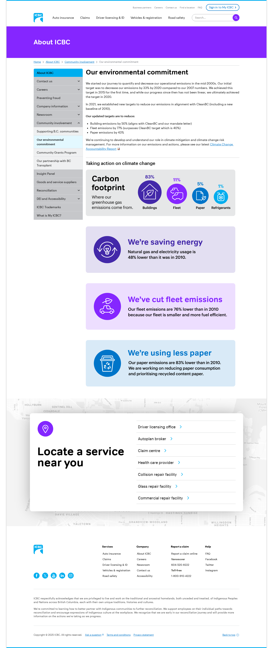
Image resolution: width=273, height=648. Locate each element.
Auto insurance (63, 17)
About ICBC (53, 61)
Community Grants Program (57, 152)
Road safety (176, 17)
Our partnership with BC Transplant (54, 163)
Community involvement (79, 61)
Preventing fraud (48, 98)
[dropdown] (79, 81)
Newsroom (44, 114)
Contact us (44, 81)
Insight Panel (46, 173)
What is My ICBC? (49, 215)
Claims (85, 17)
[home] (38, 549)
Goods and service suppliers (57, 182)
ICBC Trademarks (49, 207)
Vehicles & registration (146, 17)
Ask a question (93, 634)
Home (37, 61)
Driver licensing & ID (110, 17)
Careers (42, 89)
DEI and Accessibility (51, 198)
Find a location (187, 7)
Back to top (228, 634)
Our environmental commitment (50, 142)
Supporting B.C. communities (58, 131)
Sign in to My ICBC (221, 7)
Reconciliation (47, 190)
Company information (52, 106)
